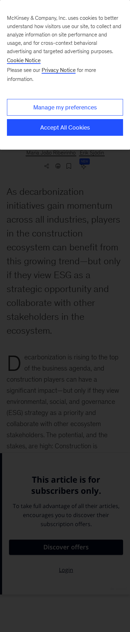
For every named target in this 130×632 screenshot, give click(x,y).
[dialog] (65, 75)
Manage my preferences (65, 107)
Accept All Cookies (65, 127)
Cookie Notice (24, 60)
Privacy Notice (59, 70)
